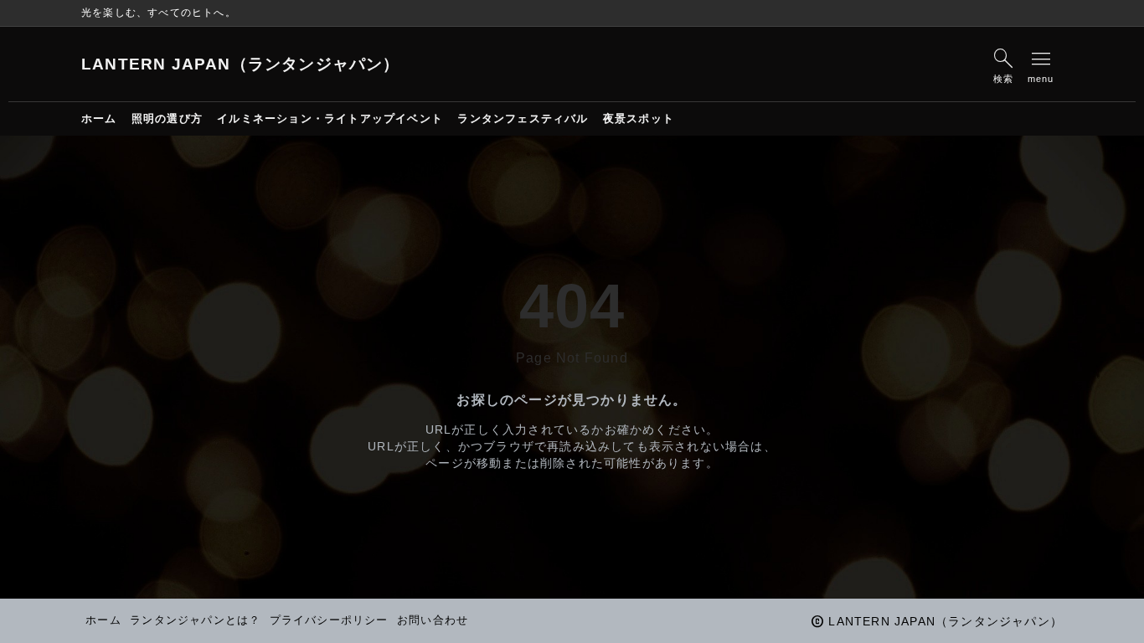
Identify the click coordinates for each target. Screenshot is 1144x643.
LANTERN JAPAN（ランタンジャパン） (240, 64)
